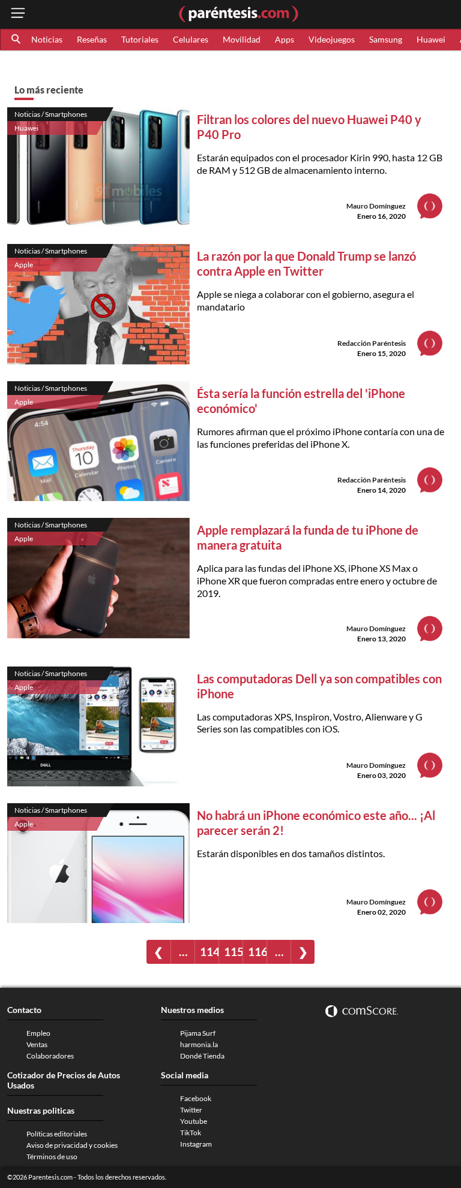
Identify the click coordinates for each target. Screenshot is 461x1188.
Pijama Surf (197, 1033)
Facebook (195, 1098)
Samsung (385, 39)
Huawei (431, 39)
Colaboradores (50, 1055)
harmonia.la (199, 1044)
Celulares (190, 39)
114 (209, 951)
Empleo (38, 1033)
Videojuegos (332, 39)
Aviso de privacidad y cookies (72, 1145)
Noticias (46, 39)
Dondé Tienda (202, 1055)
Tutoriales (139, 39)
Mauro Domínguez (376, 205)
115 (233, 951)
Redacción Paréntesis (371, 343)
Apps (284, 39)
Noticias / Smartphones (50, 114)
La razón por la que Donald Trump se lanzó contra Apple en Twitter (306, 263)
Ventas (36, 1044)
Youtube (193, 1121)
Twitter (191, 1109)
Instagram (196, 1143)
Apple (23, 264)
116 (257, 951)
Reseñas (92, 39)
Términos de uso (51, 1156)
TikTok (190, 1132)
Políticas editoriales (56, 1133)
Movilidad (242, 39)
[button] (17, 39)
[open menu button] (18, 14)
